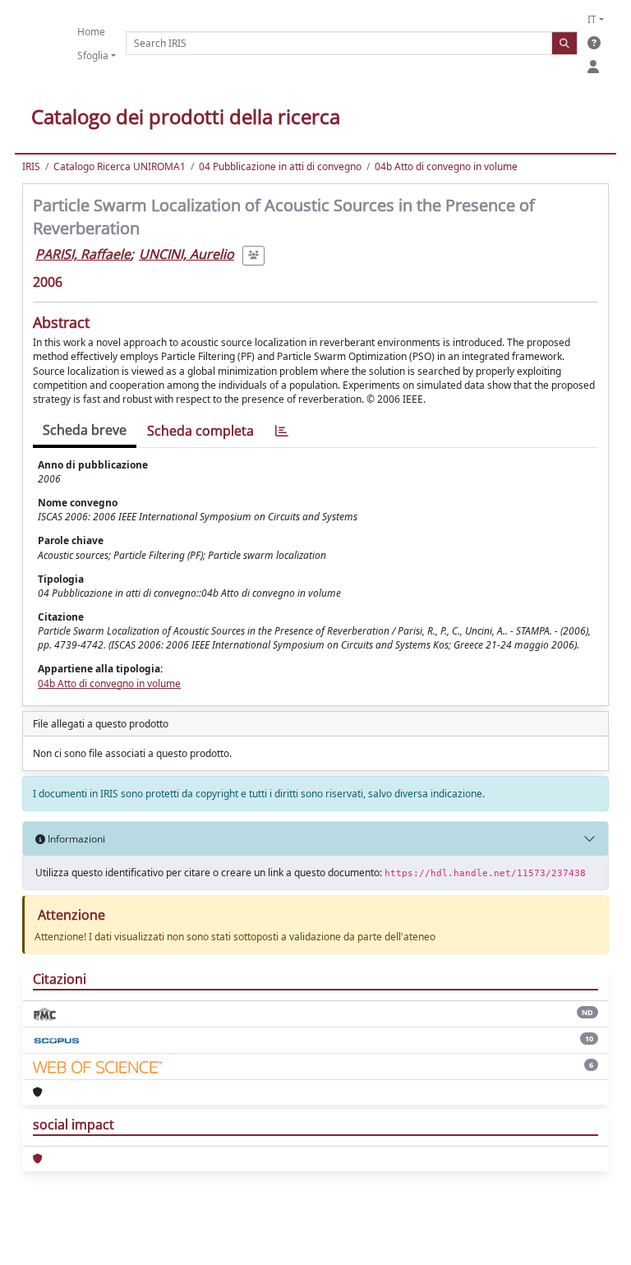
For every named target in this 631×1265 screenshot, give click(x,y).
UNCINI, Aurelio (186, 254)
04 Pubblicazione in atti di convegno (280, 166)
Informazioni (75, 839)
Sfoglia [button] (92, 55)
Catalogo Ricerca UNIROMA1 (119, 166)
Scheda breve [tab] (85, 430)
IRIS (31, 166)
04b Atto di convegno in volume (446, 166)
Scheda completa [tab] (200, 431)
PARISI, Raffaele (83, 254)
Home (91, 32)
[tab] (282, 431)
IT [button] (591, 19)
